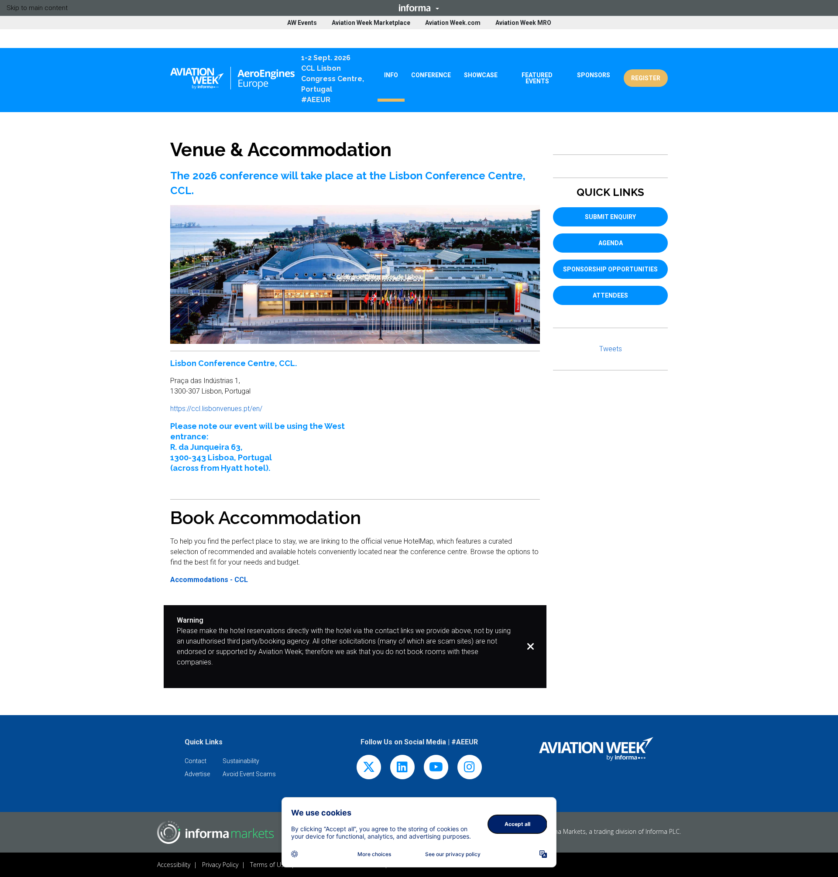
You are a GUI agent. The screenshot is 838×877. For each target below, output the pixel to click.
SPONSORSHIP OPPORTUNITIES (610, 269)
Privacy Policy (220, 864)
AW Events (302, 22)
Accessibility (173, 864)
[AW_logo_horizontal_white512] (596, 749)
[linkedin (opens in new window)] (402, 769)
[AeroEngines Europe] (232, 78)
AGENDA (610, 243)
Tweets (610, 349)
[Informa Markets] (215, 832)
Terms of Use (269, 864)
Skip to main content (37, 8)
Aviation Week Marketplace (371, 22)
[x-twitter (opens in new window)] (369, 769)
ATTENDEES (610, 295)
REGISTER (645, 78)
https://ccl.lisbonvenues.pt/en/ (216, 408)
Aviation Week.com (453, 22)
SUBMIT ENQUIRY (610, 216)
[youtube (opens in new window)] (436, 769)
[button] (419, 7)
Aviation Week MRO (523, 22)
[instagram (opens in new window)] (469, 769)
